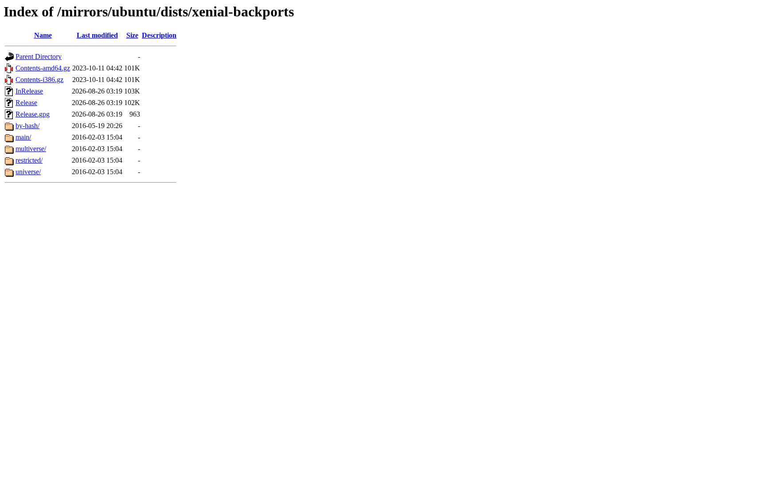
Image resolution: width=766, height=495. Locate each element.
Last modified (97, 35)
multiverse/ (31, 148)
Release (26, 102)
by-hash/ (27, 125)
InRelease (29, 91)
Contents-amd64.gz (43, 68)
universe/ (28, 171)
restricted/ (29, 160)
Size (132, 35)
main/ (23, 137)
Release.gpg (33, 114)
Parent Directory (39, 56)
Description (159, 35)
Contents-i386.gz (39, 79)
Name (43, 35)
